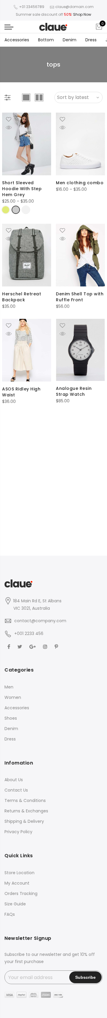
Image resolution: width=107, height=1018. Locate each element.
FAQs (9, 914)
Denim (69, 40)
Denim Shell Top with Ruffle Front (79, 297)
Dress (91, 40)
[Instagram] (46, 646)
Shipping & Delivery (24, 821)
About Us (13, 780)
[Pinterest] (57, 646)
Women (12, 697)
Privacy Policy (18, 832)
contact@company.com (40, 621)
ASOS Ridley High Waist (21, 392)
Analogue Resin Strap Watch (74, 391)
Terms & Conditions (25, 800)
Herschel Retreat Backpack (21, 297)
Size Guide (15, 904)
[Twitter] (20, 646)
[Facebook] (9, 646)
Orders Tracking (20, 893)
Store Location (19, 873)
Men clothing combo (79, 183)
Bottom (46, 40)
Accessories (16, 40)
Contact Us (16, 790)
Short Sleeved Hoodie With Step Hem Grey (22, 189)
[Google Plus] (33, 646)
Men (8, 687)
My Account (16, 883)
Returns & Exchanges (26, 811)
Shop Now (82, 14)
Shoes (10, 718)
